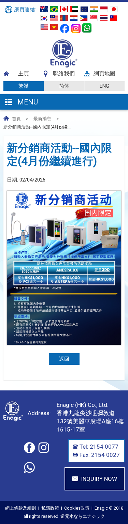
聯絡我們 (64, 73)
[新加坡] (93, 18)
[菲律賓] (84, 18)
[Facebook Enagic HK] (65, 29)
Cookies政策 (76, 508)
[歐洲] (84, 9)
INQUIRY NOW (99, 478)
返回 (64, 359)
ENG (104, 86)
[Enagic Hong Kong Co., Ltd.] (64, 66)
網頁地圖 (104, 73)
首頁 (16, 118)
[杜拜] (74, 9)
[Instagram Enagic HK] (76, 29)
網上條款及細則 (20, 508)
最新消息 (42, 118)
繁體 (23, 86)
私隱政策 (50, 508)
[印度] (94, 9)
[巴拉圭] (74, 18)
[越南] (54, 27)
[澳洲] (44, 9)
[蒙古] (64, 18)
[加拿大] (64, 9)
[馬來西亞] (54, 18)
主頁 (23, 73)
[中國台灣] (113, 18)
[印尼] (104, 9)
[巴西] (54, 9)
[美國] (44, 27)
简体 (64, 86)
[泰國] (103, 18)
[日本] (114, 9)
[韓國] (44, 18)
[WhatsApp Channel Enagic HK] (86, 28)
